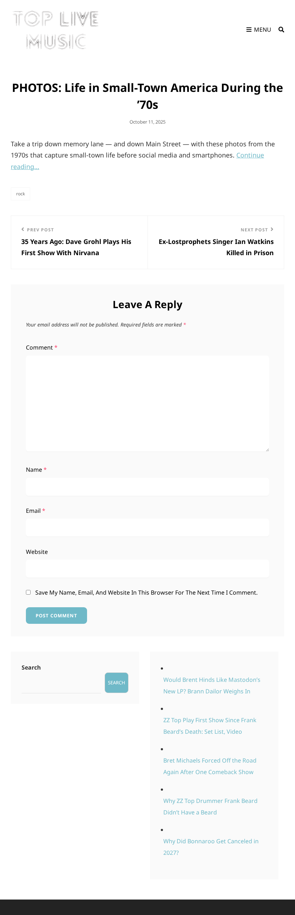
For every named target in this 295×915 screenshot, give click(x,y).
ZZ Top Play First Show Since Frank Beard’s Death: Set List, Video (210, 726)
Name (36, 470)
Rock (20, 194)
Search (31, 667)
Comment (42, 347)
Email (35, 511)
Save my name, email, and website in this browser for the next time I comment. (146, 592)
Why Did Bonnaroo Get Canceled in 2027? (211, 847)
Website (37, 552)
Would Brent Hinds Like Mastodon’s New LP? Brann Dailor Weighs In (211, 685)
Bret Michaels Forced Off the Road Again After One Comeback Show (210, 766)
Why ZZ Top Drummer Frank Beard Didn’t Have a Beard (210, 806)
